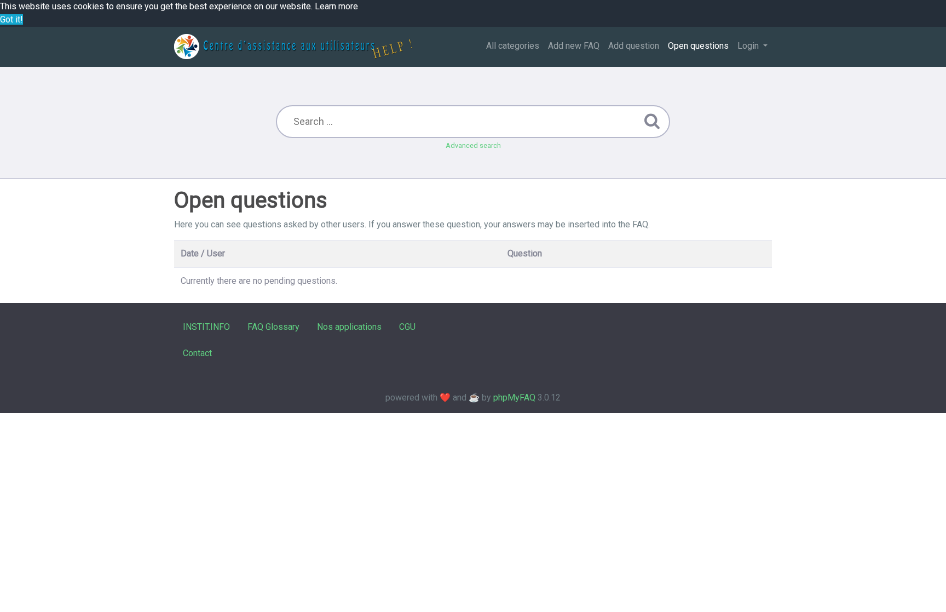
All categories (512, 46)
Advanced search (473, 145)
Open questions (698, 46)
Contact (197, 353)
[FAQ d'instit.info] (293, 46)
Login (749, 46)
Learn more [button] (336, 6)
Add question (633, 46)
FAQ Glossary (273, 327)
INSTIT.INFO (206, 327)
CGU (407, 327)
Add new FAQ (573, 46)
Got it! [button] (11, 19)
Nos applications (349, 327)
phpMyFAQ (514, 397)
